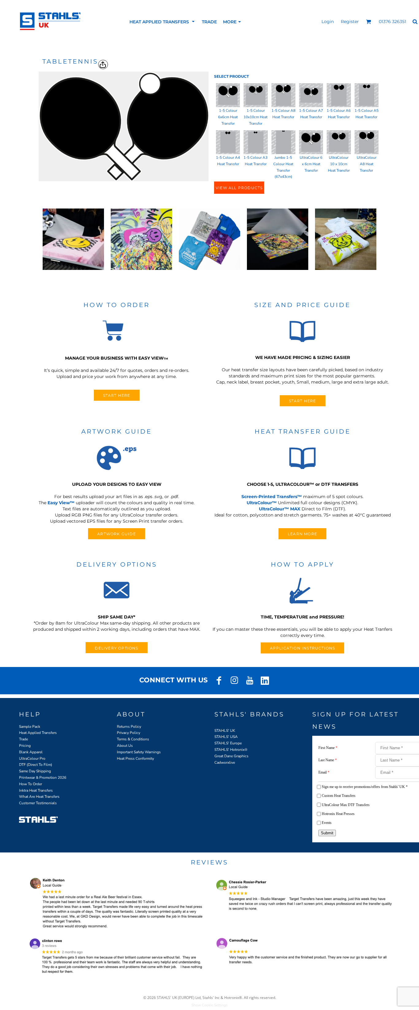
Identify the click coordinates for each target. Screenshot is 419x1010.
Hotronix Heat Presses (338, 814)
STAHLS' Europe (228, 743)
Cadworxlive (224, 762)
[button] (162, 21)
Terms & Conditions (133, 739)
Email (323, 772)
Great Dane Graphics (231, 756)
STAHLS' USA (226, 736)
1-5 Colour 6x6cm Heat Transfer (228, 117)
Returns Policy (129, 726)
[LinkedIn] (265, 680)
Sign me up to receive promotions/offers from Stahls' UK (365, 787)
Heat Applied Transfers (38, 732)
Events (327, 823)
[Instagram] (234, 680)
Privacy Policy (128, 732)
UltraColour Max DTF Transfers (346, 805)
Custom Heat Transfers (339, 796)
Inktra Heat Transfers (36, 790)
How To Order (30, 784)
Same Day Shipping (35, 771)
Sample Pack (29, 726)
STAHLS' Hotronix (229, 749)
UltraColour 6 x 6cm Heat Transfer (311, 164)
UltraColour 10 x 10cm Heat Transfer (339, 164)
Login (327, 21)
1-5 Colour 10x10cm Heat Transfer (255, 117)
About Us (125, 745)
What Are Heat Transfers (39, 796)
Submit (327, 833)
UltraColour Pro (32, 758)
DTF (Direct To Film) (35, 764)
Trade (23, 739)
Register (350, 21)
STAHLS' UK (224, 730)
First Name (327, 748)
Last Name (327, 760)
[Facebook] (219, 680)
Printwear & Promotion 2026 (42, 777)
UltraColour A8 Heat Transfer (366, 164)
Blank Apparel (31, 752)
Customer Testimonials (38, 803)
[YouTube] (250, 680)
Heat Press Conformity (135, 758)
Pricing (25, 745)
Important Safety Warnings (139, 752)
